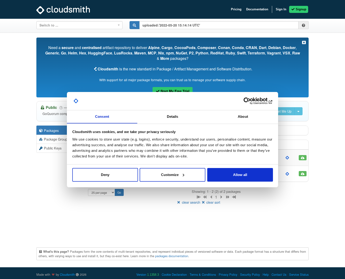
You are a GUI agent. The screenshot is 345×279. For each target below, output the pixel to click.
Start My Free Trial (174, 91)
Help (266, 274)
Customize (170, 175)
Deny (105, 175)
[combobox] (79, 25)
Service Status (299, 274)
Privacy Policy (228, 274)
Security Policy (250, 274)
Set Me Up (283, 111)
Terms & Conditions (203, 274)
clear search (191, 202)
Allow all (240, 175)
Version (147, 274)
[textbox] (78, 25)
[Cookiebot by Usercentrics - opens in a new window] (252, 100)
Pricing (236, 9)
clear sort (212, 202)
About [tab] (243, 116)
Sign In (281, 9)
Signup (300, 9)
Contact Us (279, 274)
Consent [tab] (102, 116)
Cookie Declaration (174, 274)
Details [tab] (172, 116)
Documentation (257, 9)
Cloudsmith (67, 274)
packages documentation (171, 256)
